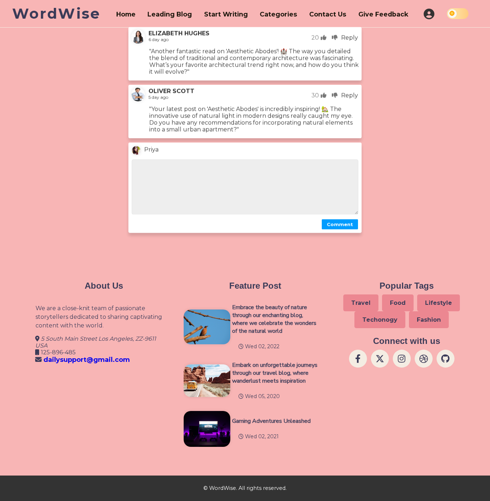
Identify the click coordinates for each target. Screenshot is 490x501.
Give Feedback (383, 14)
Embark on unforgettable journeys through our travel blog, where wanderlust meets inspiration (274, 373)
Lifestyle (438, 302)
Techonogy (379, 319)
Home (126, 14)
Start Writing (226, 14)
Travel (361, 302)
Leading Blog (169, 14)
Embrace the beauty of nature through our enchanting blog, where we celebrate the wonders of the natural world (274, 319)
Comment (340, 223)
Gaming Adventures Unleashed (271, 421)
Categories (278, 14)
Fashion (429, 319)
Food (398, 302)
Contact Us (327, 14)
